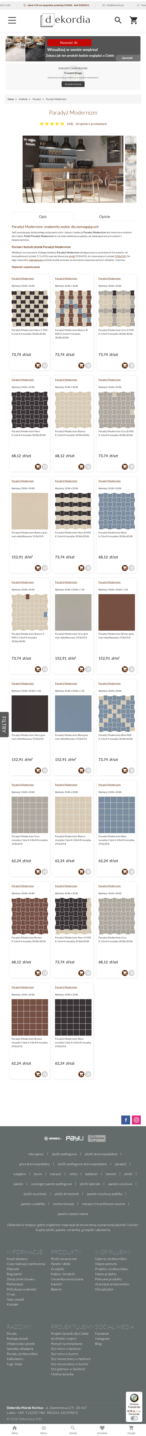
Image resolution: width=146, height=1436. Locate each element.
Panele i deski (61, 1264)
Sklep (15, 1433)
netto (73, 1174)
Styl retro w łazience (66, 1348)
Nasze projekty (106, 1274)
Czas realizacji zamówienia (26, 1264)
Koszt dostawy (17, 1259)
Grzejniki (57, 1269)
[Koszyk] (134, 20)
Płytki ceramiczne (64, 1259)
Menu (43, 1433)
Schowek (102, 1433)
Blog (98, 1344)
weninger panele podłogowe (51, 1184)
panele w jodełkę (33, 1204)
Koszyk (131, 1433)
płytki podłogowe (64, 1154)
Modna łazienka (62, 1374)
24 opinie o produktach (91, 124)
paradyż (120, 1164)
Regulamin (14, 1274)
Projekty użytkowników (111, 1269)
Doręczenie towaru (21, 1279)
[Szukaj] (118, 20)
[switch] (134, 1418)
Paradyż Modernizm (23, 278)
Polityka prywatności (22, 1289)
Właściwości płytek (21, 1344)
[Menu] (12, 20)
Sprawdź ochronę (73, 84)
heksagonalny (36, 259)
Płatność (13, 1269)
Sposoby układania (20, 1348)
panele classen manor (73, 1214)
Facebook (102, 1333)
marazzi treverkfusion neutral (103, 1204)
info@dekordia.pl (94, 5)
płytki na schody (35, 1194)
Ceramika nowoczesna (67, 1279)
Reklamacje (15, 1284)
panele (18, 1184)
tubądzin (20, 1174)
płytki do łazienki (67, 1194)
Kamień (56, 1284)
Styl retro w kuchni (64, 1354)
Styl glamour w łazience (68, 1369)
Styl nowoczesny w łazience (71, 1359)
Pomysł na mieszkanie (66, 1344)
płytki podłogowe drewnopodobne (82, 1164)
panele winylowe (120, 1184)
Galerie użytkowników (111, 1259)
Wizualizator (104, 1289)
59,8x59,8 (120, 256)
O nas (11, 1294)
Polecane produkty (108, 1279)
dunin (38, 1174)
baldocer (91, 1174)
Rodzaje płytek (17, 1338)
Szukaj (73, 1433)
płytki (72, 256)
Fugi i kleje (14, 1364)
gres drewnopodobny (34, 1164)
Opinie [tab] (104, 216)
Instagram (102, 1338)
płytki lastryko (90, 1184)
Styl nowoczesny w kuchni (69, 1364)
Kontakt (12, 1304)
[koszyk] (38, 365)
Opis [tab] (43, 216)
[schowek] (45, 365)
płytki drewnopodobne (101, 1154)
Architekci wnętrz (64, 1338)
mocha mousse (63, 1204)
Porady (12, 1333)
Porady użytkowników (22, 1354)
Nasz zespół (15, 1299)
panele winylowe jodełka (104, 1194)
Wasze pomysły (106, 1264)
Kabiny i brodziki (63, 1274)
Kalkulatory (15, 1359)
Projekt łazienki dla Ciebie (69, 1333)
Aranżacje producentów (112, 1284)
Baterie (56, 1289)
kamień (111, 1174)
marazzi (55, 1174)
